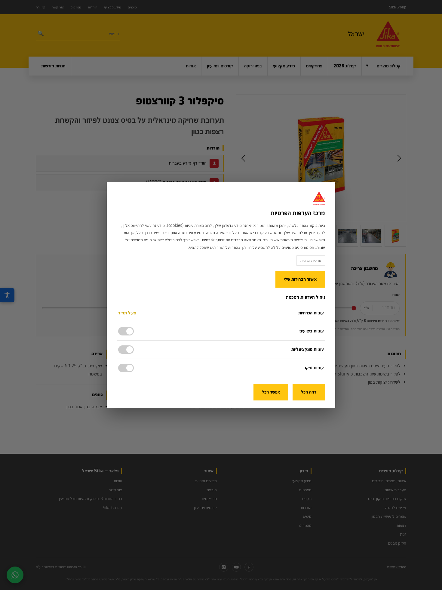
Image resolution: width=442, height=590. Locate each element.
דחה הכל (309, 392)
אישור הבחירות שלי (300, 279)
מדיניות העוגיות (310, 260)
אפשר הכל (271, 392)
